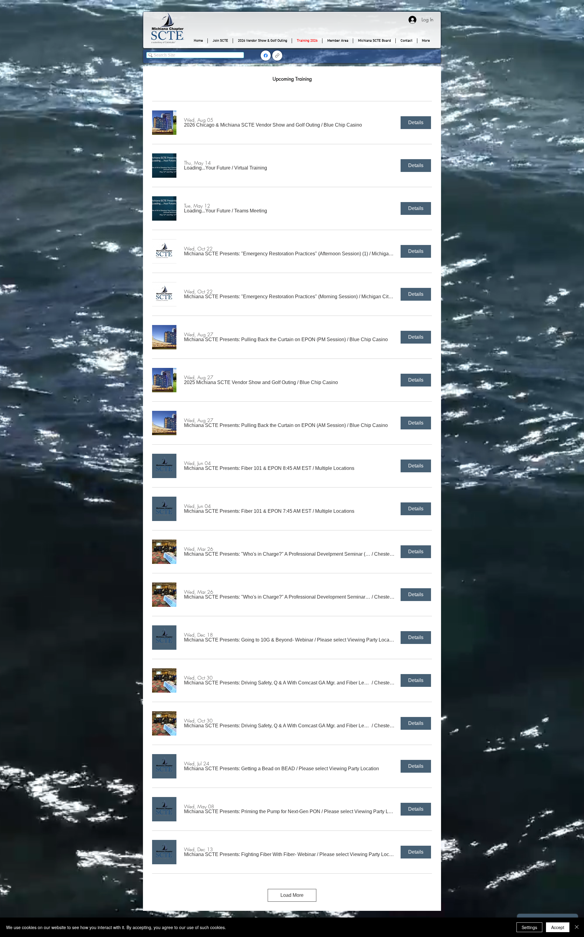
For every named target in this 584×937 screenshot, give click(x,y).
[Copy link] (277, 56)
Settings (529, 927)
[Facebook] (266, 56)
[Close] (576, 927)
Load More (292, 895)
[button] (252, 125)
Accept (557, 927)
